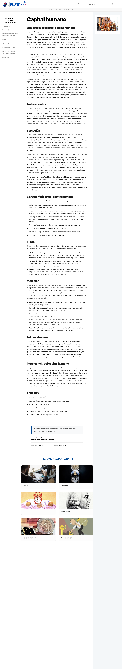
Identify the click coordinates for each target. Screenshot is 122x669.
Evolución (6, 30)
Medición (5, 43)
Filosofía (37, 4)
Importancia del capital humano (8, 52)
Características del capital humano (10, 34)
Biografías (76, 4)
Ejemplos (5, 57)
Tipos (4, 39)
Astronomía (50, 4)
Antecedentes (7, 26)
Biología (63, 4)
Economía (58, 9)
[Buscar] (112, 4)
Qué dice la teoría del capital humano (11, 20)
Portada (51, 9)
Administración (8, 47)
